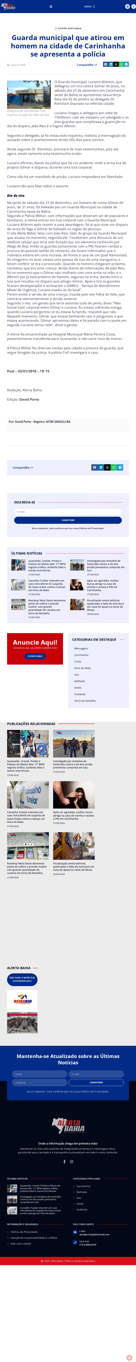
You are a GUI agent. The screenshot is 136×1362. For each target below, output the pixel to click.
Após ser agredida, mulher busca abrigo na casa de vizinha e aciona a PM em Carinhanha (103, 585)
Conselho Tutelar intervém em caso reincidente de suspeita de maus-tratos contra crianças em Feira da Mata (46, 585)
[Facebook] (127, 6)
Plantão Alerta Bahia (69, 28)
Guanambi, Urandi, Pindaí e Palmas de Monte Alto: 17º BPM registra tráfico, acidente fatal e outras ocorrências (47, 565)
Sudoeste (79, 694)
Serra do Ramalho (85, 700)
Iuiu (76, 674)
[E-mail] (75, 1232)
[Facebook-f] (64, 1161)
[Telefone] (75, 1242)
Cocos (77, 661)
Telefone (84, 1241)
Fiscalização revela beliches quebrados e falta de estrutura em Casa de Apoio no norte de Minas (105, 605)
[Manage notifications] (129, 1358)
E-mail (82, 1231)
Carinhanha (81, 655)
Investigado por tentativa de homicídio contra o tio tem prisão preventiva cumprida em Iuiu (105, 565)
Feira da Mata (82, 668)
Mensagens (81, 648)
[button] (105, 64)
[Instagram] (133, 6)
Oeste (77, 687)
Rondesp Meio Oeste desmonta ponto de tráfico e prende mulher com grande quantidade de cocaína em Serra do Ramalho (47, 607)
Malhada (79, 681)
